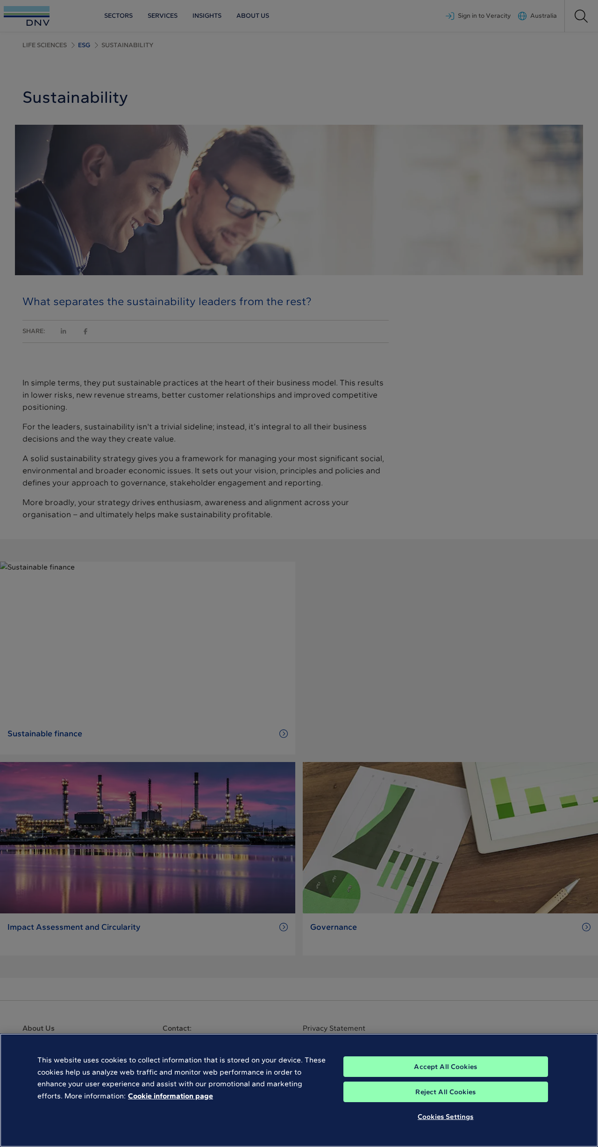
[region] (299, 1090)
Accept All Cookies (445, 1066)
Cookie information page (170, 1095)
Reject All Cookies (445, 1092)
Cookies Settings (445, 1116)
